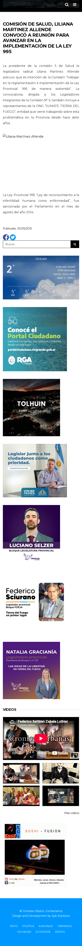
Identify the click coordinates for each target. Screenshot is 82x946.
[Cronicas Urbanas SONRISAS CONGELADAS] (21, 795)
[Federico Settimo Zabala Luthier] (21, 773)
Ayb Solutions (61, 916)
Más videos (71, 813)
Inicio (14, 925)
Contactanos (53, 911)
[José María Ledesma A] (60, 795)
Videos (60, 931)
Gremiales (65, 925)
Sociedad (24, 931)
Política (28, 925)
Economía (43, 931)
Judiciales (46, 925)
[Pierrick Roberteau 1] (60, 773)
